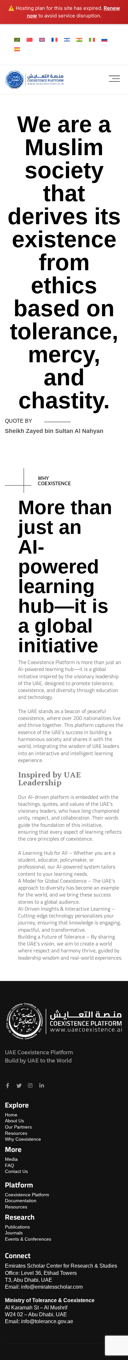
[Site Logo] (34, 79)
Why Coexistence (23, 1139)
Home (11, 1114)
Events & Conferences (28, 1239)
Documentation (20, 1200)
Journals (14, 1232)
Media (11, 1159)
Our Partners (18, 1127)
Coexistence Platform (27, 1194)
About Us (14, 1120)
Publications (17, 1226)
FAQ (9, 1165)
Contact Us (16, 1171)
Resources (16, 1133)
